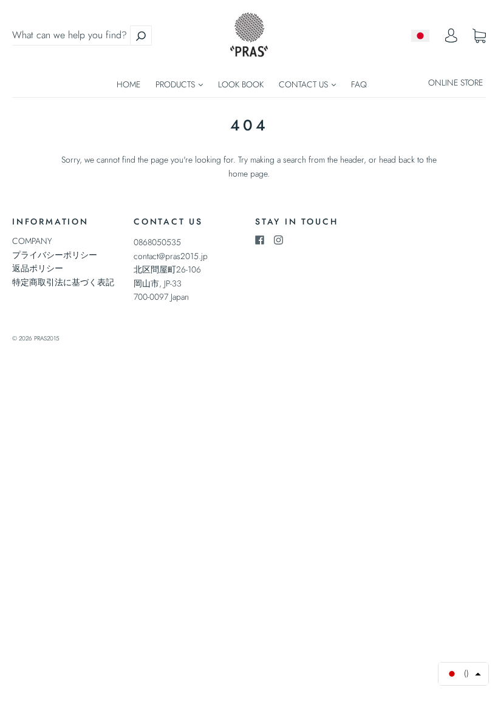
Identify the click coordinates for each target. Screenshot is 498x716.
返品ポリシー (37, 268)
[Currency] (420, 36)
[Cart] (479, 36)
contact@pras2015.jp (171, 256)
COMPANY (32, 241)
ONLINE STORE (455, 82)
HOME (128, 84)
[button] (463, 674)
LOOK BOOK (241, 84)
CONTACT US (304, 84)
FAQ (359, 84)
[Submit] (141, 35)
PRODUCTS (176, 84)
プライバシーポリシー (54, 255)
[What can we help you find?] (82, 35)
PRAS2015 (47, 338)
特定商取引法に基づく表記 (63, 282)
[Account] (451, 39)
